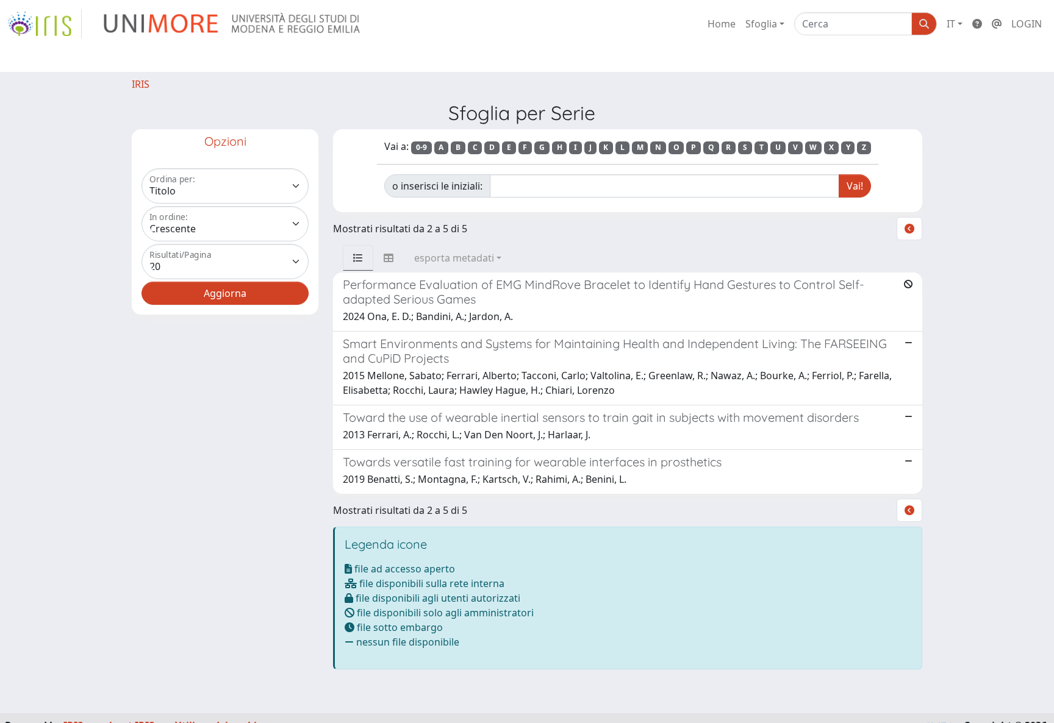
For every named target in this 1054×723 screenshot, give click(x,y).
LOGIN (1026, 23)
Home (722, 23)
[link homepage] (44, 23)
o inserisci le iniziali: (437, 186)
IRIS (140, 84)
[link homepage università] (232, 23)
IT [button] (951, 23)
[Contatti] (996, 24)
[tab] (358, 258)
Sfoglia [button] (761, 23)
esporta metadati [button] (454, 258)
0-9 (421, 147)
